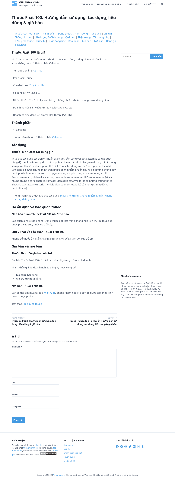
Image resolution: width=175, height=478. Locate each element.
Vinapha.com (29, 2)
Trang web (16, 406)
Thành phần (48, 33)
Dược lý (40, 41)
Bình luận (17, 346)
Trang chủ (87, 4)
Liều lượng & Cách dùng (49, 37)
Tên (14, 382)
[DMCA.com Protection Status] (48, 454)
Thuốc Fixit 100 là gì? (27, 33)
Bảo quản (73, 41)
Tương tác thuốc (24, 41)
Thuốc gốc (133, 4)
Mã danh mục (70, 461)
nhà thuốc (49, 292)
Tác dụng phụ (101, 37)
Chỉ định (108, 33)
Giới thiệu (68, 445)
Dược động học (57, 41)
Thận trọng (84, 37)
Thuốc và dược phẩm (109, 4)
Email (15, 394)
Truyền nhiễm (37, 85)
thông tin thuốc (30, 447)
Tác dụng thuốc (33, 303)
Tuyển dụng (69, 457)
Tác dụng (96, 33)
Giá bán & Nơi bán (92, 41)
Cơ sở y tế (150, 4)
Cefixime (57, 137)
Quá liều (70, 37)
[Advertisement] (142, 32)
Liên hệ (67, 449)
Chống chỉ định (23, 37)
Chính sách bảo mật (73, 453)
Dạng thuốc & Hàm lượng (73, 33)
